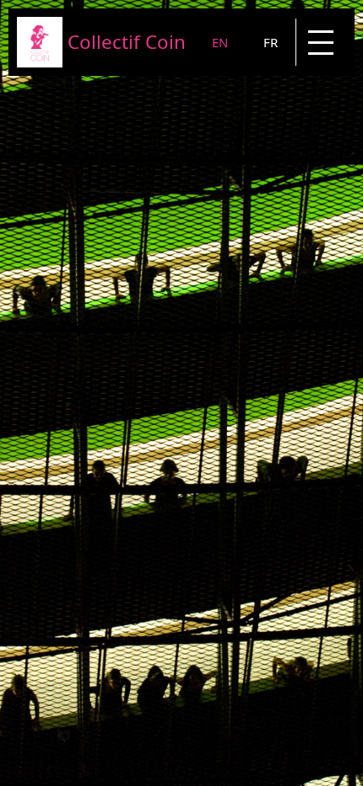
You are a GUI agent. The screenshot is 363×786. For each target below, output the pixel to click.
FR (270, 42)
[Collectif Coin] (39, 62)
